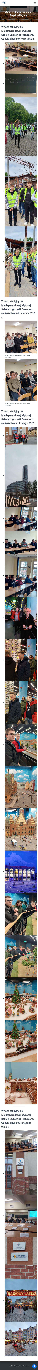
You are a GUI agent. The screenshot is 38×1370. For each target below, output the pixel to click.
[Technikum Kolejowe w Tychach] (4, 3)
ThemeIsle (26, 1366)
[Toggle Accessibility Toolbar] (34, 1366)
